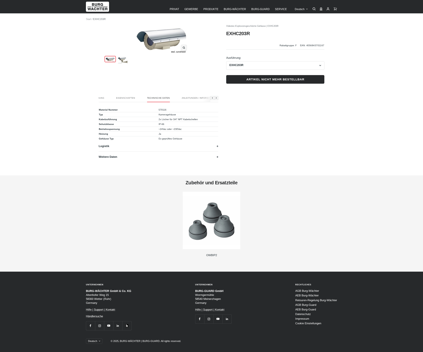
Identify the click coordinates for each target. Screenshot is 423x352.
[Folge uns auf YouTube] (108, 325)
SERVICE (281, 9)
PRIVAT (174, 9)
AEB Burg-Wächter (307, 295)
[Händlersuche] (321, 9)
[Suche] (314, 9)
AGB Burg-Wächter (307, 290)
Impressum (302, 318)
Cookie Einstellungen (308, 323)
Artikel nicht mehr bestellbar (275, 79)
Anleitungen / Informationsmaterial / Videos (210, 98)
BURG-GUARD (260, 9)
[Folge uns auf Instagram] (99, 325)
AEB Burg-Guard (305, 309)
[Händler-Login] (328, 9)
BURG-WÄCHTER (235, 9)
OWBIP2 (211, 255)
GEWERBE (191, 9)
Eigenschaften (125, 98)
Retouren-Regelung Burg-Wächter (316, 300)
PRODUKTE (210, 9)
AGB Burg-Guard (305, 304)
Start (88, 19)
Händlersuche (94, 316)
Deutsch (300, 9)
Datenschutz (303, 314)
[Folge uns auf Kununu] (126, 325)
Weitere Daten (108, 156)
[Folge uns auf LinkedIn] (117, 325)
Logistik (104, 146)
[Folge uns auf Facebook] (90, 325)
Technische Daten (158, 98)
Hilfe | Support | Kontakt (100, 309)
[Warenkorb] (335, 9)
